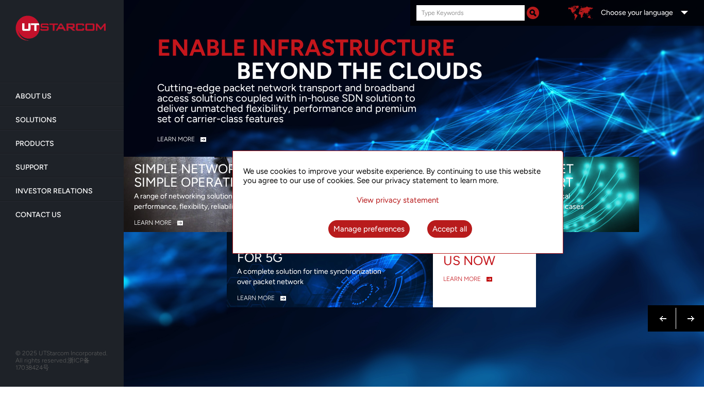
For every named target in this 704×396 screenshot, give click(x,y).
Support (31, 167)
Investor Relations (54, 191)
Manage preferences (369, 229)
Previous (663, 312)
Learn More (176, 139)
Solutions (36, 120)
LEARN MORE (153, 222)
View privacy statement (398, 200)
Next (688, 312)
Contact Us (38, 214)
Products (34, 143)
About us (33, 96)
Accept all (449, 229)
